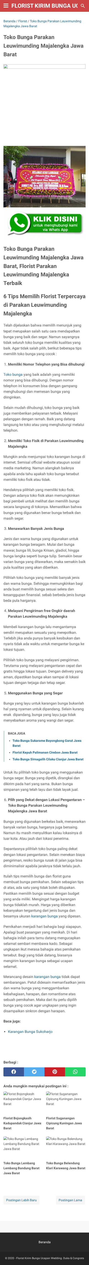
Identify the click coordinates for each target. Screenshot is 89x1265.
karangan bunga (44, 916)
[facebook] (13, 1071)
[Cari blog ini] (83, 6)
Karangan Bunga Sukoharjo (30, 1031)
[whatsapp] (75, 1071)
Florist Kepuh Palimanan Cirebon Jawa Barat (45, 752)
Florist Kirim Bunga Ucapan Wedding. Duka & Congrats (50, 1258)
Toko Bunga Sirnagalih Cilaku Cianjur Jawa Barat (48, 759)
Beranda (45, 1242)
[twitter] (34, 1071)
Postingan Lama (70, 1200)
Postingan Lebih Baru (21, 1200)
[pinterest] (54, 1071)
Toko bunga (13, 374)
